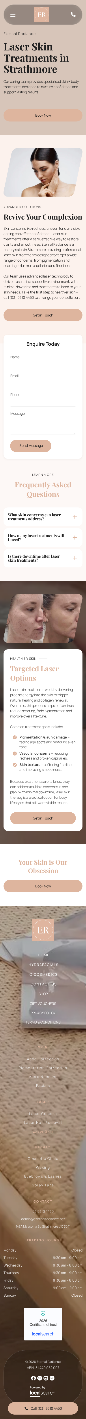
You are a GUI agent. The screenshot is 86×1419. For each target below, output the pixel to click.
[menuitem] (40, 957)
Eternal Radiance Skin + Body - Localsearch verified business (43, 1324)
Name (15, 357)
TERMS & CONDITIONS (43, 1022)
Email (14, 375)
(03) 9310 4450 (21, 297)
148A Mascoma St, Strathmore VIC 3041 (43, 1226)
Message (17, 413)
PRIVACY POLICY (43, 1012)
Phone (15, 394)
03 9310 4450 (43, 1211)
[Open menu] (12, 14)
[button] (43, 516)
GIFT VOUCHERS (43, 1003)
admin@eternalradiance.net (43, 1219)
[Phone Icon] (73, 16)
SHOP (43, 993)
